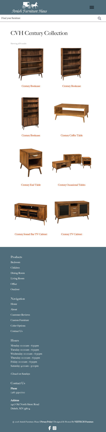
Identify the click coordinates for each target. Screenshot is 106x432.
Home (14, 304)
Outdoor (15, 289)
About (14, 309)
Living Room (17, 278)
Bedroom (15, 262)
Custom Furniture (20, 320)
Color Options (18, 325)
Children (15, 267)
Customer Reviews (20, 314)
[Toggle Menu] (92, 7)
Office (14, 284)
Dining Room (18, 273)
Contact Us (16, 331)
